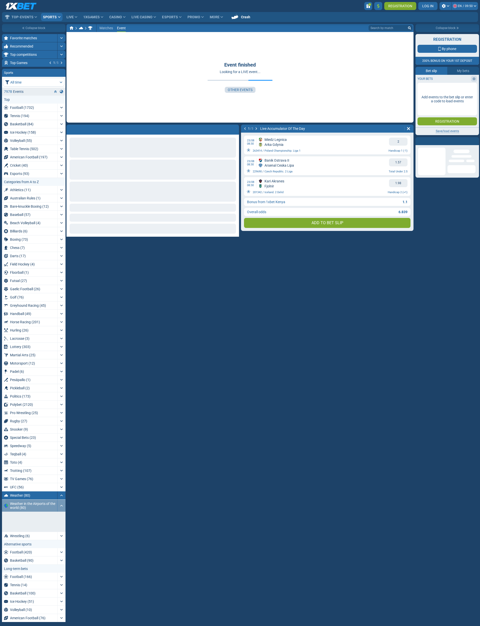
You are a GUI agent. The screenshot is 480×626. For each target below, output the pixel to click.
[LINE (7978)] (71, 28)
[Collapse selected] (55, 122)
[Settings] (445, 6)
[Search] (409, 28)
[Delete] (409, 129)
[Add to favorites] (61, 70)
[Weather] (81, 28)
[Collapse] (61, 526)
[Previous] (50, 63)
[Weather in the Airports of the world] (90, 28)
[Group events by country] (61, 122)
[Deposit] (378, 6)
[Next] (62, 63)
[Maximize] (61, 38)
